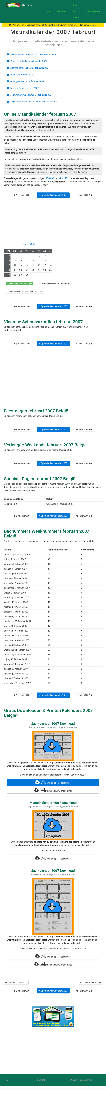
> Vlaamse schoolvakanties (25, 291)
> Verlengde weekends (55, 283)
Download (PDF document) (57, 783)
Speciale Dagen (24, 88)
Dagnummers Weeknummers (30, 95)
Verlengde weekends (26, 81)
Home (47, 11)
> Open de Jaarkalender (53, 195)
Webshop (61, 11)
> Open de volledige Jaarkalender (28, 61)
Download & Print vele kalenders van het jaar (34, 101)
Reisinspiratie (93, 11)
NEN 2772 (63, 178)
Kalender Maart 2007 (89, 982)
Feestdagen (22, 74)
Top (6, 1080)
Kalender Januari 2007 (17, 982)
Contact (41, 1080)
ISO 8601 (50, 178)
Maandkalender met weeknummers (33, 54)
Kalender (24, 195)
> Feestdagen (19, 283)
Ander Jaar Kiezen (76, 11)
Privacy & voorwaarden (81, 1080)
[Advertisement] (53, 220)
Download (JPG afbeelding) (58, 791)
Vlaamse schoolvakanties (28, 68)
